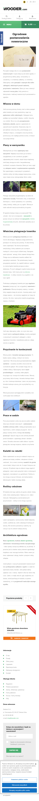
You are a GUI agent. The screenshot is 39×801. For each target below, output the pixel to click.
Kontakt (8, 673)
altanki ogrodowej (26, 541)
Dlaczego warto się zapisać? (15, 756)
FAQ (7, 698)
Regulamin (9, 684)
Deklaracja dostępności (13, 670)
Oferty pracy (10, 661)
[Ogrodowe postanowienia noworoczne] (19, 56)
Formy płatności (11, 693)
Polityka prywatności (12, 687)
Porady (8, 658)
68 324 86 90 (9, 715)
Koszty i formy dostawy (13, 695)
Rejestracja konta (11, 667)
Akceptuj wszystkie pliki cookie (19, 790)
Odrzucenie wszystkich (19, 785)
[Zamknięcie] (35, 764)
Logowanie (9, 664)
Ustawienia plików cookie (19, 779)
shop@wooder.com (13, 718)
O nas (8, 655)
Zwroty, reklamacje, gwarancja (15, 690)
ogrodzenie (10, 541)
